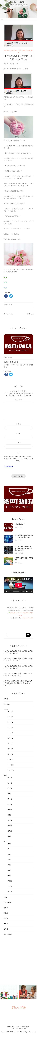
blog (15, 50)
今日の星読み (8, 934)
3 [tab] (19, 386)
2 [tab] (17, 386)
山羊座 (28, 50)
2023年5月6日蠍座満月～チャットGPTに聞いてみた (18, 363)
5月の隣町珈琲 (19, 524)
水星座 (6, 924)
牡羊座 (12, 50)
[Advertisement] (18, 960)
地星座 (6, 918)
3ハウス (10, 727)
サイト (18, 442)
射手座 (10, 820)
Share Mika (18, 2)
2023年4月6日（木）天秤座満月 (24, 559)
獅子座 (10, 799)
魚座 (9, 836)
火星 (9, 865)
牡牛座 (10, 783)
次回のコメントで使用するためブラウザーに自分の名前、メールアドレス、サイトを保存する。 (18, 459)
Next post (30, 314)
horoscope (7, 902)
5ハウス (10, 738)
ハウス (6, 709)
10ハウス (11, 759)
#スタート (19, 613)
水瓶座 (10, 831)
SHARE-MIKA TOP (13, 1026)
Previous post (8, 314)
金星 (9, 860)
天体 (5, 841)
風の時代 (6, 699)
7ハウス (10, 749)
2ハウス (10, 722)
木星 (9, 870)
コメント (18, 400)
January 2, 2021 (28, 618)
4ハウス (10, 733)
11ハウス (11, 765)
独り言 (6, 929)
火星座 (6, 908)
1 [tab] (15, 386)
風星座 (6, 913)
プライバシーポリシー (18, 1029)
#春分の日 (26, 613)
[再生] (6, 591)
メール (18, 433)
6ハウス (10, 743)
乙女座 (10, 804)
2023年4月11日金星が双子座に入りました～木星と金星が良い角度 (24, 548)
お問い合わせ (24, 1026)
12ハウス (11, 770)
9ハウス (10, 712)
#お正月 (12, 613)
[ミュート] (27, 591)
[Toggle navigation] (2, 19)
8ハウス (10, 754)
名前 (18, 424)
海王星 (10, 886)
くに (13, 660)
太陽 (9, 844)
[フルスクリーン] (31, 591)
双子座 (10, 788)
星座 (5, 775)
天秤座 (23, 50)
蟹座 (9, 794)
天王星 (10, 881)
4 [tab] (22, 386)
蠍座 (9, 815)
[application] (18, 585)
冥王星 (10, 892)
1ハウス (10, 717)
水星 (9, 854)
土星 (19, 50)
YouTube (6, 50)
